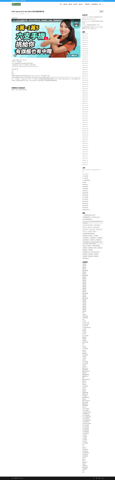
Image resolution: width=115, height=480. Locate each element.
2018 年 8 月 (85, 153)
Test (83, 171)
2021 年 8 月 (85, 111)
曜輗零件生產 (85, 368)
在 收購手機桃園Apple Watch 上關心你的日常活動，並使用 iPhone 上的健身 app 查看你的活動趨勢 (92, 243)
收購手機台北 (85, 190)
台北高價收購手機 (86, 180)
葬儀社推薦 (84, 462)
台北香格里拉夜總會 (86, 412)
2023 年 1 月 (85, 78)
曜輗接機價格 (85, 405)
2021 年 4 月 (85, 120)
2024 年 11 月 (85, 50)
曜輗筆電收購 (85, 392)
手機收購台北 (85, 184)
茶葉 (83, 343)
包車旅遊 (84, 384)
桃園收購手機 (85, 207)
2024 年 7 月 (85, 59)
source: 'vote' (85, 231)
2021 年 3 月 (85, 122)
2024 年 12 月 (85, 48)
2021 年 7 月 (85, 113)
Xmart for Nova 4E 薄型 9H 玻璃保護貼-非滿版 (92, 17)
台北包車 (84, 321)
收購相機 (84, 285)
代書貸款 (84, 356)
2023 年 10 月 (85, 61)
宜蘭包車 (84, 351)
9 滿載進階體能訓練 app (87, 217)
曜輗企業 (84, 381)
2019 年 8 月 (85, 139)
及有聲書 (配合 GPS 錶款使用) (87, 235)
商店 (100, 4)
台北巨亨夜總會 (85, 418)
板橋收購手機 (85, 203)
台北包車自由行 (85, 324)
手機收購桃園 (85, 188)
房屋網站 (84, 330)
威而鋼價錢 (84, 469)
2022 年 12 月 (85, 80)
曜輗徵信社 (84, 373)
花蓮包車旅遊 (85, 316)
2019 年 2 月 (85, 145)
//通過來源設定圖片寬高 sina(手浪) (89, 215)
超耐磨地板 (84, 353)
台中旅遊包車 (85, 355)
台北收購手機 (85, 178)
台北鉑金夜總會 (85, 421)
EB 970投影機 (85, 335)
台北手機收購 (85, 176)
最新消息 (81, 4)
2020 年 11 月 (85, 128)
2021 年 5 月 (85, 118)
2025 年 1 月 (85, 46)
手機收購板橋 (85, 186)
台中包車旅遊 (85, 348)
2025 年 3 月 (85, 42)
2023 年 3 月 (85, 73)
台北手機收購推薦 (92, 237)
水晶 (83, 444)
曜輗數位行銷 (85, 394)
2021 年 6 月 (85, 116)
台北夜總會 (84, 434)
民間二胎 (84, 360)
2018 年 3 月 (85, 164)
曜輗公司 (84, 382)
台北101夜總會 (85, 410)
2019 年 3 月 (85, 143)
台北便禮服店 (85, 443)
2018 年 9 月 (85, 151)
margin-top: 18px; (85, 229)
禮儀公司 (84, 460)
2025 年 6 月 (85, 36)
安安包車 (84, 457)
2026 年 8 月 (85, 33)
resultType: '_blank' (99, 229)
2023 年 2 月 (85, 76)
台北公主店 (84, 441)
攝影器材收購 (85, 342)
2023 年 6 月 (85, 67)
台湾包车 (84, 407)
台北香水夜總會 (85, 408)
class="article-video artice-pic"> (88, 225)
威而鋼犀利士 (85, 465)
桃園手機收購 (85, 205)
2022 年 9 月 (85, 86)
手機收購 (84, 182)
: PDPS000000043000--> (96, 217)
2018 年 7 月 (85, 156)
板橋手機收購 (85, 201)
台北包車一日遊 (85, 322)
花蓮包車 (84, 314)
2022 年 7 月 (85, 90)
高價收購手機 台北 (86, 209)
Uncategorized (85, 174)
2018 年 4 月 (85, 162)
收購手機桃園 (85, 195)
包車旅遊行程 (85, 454)
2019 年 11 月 (85, 132)
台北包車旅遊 (85, 363)
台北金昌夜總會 (85, 433)
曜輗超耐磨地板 (85, 374)
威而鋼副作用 (85, 467)
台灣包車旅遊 (85, 386)
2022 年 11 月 (85, 82)
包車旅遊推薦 (85, 317)
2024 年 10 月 (85, 52)
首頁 (61, 4)
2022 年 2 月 (85, 101)
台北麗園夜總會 (85, 413)
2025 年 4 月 (85, 40)
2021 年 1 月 (85, 126)
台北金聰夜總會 (85, 431)
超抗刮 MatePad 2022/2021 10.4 (89, 19)
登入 (18, 89)
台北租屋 (84, 329)
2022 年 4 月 (85, 97)
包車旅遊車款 (85, 451)
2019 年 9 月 (85, 137)
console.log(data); (97, 225)
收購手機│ (16, 478)
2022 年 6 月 (85, 92)
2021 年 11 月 (85, 107)
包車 (83, 312)
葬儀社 (83, 459)
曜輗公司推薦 (85, 402)
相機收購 (84, 268)
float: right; (84, 227)
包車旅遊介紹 (85, 449)
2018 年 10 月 (85, 149)
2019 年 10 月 (85, 135)
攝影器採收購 (85, 270)
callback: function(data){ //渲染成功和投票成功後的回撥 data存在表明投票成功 (93, 222)
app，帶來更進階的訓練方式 (87, 219)
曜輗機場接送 (85, 369)
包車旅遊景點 (85, 456)
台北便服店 (84, 439)
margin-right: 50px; (96, 227)
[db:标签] (94, 231)
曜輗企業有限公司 (86, 371)
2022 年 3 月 (85, 99)
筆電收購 (84, 267)
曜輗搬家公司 (85, 376)
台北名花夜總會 (85, 425)
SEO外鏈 (84, 332)
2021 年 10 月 (85, 109)
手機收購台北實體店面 (96, 245)
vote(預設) (89, 231)
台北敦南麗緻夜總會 (86, 420)
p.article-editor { (92, 229)
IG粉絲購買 (84, 395)
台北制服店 (84, 438)
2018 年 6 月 (85, 158)
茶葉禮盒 (84, 347)
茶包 (83, 345)
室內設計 (84, 333)
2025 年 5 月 (85, 38)
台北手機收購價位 (86, 237)
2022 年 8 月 (85, 88)
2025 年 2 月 (85, 44)
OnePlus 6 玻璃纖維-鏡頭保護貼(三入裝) (90, 24)
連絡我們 (70, 4)
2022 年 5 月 (85, 95)
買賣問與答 (87, 4)
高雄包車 (84, 350)
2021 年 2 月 (85, 124)
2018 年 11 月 (85, 147)
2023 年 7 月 (85, 65)
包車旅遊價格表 (85, 452)
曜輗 (83, 377)
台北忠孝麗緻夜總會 (86, 417)
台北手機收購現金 (99, 237)
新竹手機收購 (85, 197)
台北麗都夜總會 (85, 429)
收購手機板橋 (85, 192)
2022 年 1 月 (85, 103)
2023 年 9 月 (85, 63)
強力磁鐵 (84, 340)
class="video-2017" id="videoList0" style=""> (91, 169)
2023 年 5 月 (85, 69)
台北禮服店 (84, 436)
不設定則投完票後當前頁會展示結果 (88, 233)
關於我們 (75, 4)
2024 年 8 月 (85, 57)
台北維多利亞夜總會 (86, 423)
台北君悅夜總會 (85, 428)
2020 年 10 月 (85, 130)
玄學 (83, 446)
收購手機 (65, 4)
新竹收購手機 (85, 199)
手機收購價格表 (94, 4)
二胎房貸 (84, 358)
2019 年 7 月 (85, 141)
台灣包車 (84, 366)
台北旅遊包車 (85, 325)
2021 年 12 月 (85, 105)
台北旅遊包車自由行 (86, 327)
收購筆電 (84, 278)
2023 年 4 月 (85, 71)
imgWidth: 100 (89, 227)
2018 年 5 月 (85, 160)
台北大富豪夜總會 (86, 415)
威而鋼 (83, 464)
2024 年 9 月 (85, 54)
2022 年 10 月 (85, 84)
